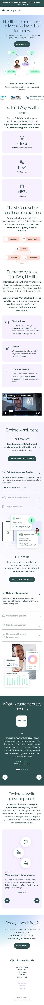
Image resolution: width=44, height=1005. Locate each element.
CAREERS (22, 974)
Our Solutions (22, 967)
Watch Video (22, 4)
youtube (22, 988)
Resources (22, 972)
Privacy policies (26, 999)
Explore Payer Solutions (21, 580)
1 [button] (18, 769)
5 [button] (27, 769)
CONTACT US (22, 977)
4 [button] (25, 769)
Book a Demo (21, 44)
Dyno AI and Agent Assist (12, 487)
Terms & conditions (18, 999)
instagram (22, 983)
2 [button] (21, 769)
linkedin (22, 986)
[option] (11, 97)
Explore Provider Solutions (21, 459)
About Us (22, 970)
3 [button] (23, 769)
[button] (5, 777)
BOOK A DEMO (21, 946)
